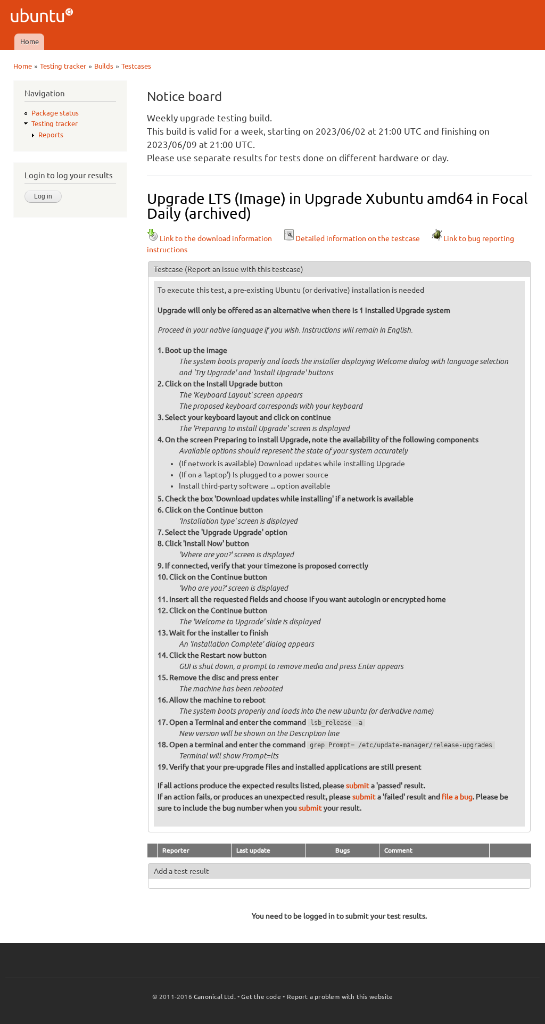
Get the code (260, 996)
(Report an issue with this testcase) (244, 269)
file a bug (457, 796)
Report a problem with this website (340, 996)
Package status (55, 113)
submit (357, 785)
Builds (103, 66)
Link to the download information (216, 238)
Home (29, 41)
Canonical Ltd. (215, 996)
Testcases (136, 66)
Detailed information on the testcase (357, 238)
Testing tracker (63, 66)
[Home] (43, 17)
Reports (50, 134)
